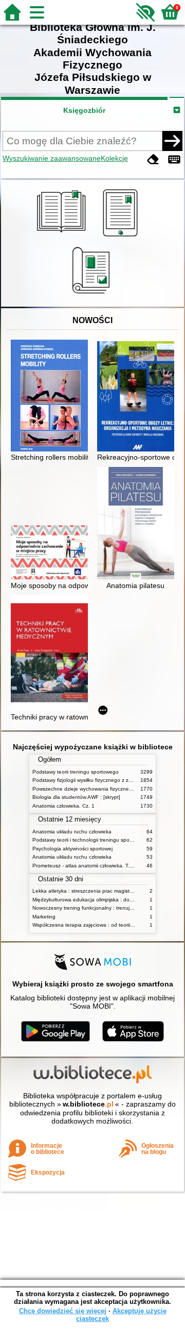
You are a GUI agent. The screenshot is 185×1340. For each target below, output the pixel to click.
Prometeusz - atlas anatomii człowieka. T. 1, (84, 865)
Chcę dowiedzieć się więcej (62, 1311)
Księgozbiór (84, 110)
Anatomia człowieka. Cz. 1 (63, 806)
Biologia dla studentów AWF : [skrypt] (76, 797)
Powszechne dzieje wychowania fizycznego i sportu (93, 789)
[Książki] (62, 236)
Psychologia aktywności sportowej (72, 848)
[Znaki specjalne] (174, 159)
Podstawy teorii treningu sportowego (75, 772)
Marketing (43, 916)
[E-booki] (122, 236)
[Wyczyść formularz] (153, 159)
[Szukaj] (172, 140)
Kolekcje (114, 158)
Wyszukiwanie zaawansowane (52, 158)
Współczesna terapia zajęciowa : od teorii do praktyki (94, 925)
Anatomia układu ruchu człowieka (72, 831)
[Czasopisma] (92, 295)
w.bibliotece (88, 1104)
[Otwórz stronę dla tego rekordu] (52, 397)
